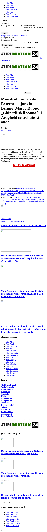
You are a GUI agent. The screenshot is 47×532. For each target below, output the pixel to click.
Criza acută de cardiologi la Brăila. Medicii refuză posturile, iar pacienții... (23, 496)
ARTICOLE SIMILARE (12, 226)
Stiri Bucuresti (11, 10)
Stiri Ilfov (10, 366)
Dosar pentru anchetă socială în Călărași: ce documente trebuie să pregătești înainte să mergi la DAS (22, 258)
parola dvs (28, 30)
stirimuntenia (6, 130)
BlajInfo (4, 396)
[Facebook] (5, 142)
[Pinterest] (23, 142)
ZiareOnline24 (7, 416)
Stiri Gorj (9, 362)
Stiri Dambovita (12, 355)
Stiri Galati (10, 357)
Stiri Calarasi (11, 14)
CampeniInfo (6, 398)
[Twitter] (14, 142)
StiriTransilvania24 (9, 385)
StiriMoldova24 (7, 387)
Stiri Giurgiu (11, 360)
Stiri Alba (10, 3)
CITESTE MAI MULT (24, 165)
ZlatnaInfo (5, 409)
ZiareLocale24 (7, 414)
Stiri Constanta (12, 16)
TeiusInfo (5, 407)
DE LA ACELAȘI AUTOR (34, 226)
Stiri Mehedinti (12, 369)
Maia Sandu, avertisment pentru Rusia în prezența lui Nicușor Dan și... (22, 474)
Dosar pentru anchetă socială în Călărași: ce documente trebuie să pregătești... (22, 452)
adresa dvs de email (32, 42)
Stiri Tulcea (10, 373)
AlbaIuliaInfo (7, 389)
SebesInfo (5, 403)
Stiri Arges (10, 5)
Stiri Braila (10, 7)
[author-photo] (7, 216)
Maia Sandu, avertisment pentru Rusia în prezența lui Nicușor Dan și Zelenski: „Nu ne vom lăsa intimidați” (22, 294)
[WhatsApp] (32, 142)
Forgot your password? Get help (14, 35)
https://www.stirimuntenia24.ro (13, 221)
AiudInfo (5, 394)
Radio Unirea (7, 412)
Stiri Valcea (10, 375)
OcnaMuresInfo (8, 405)
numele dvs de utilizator (33, 28)
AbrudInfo (5, 392)
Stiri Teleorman (12, 371)
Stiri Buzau (10, 12)
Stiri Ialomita (11, 364)
